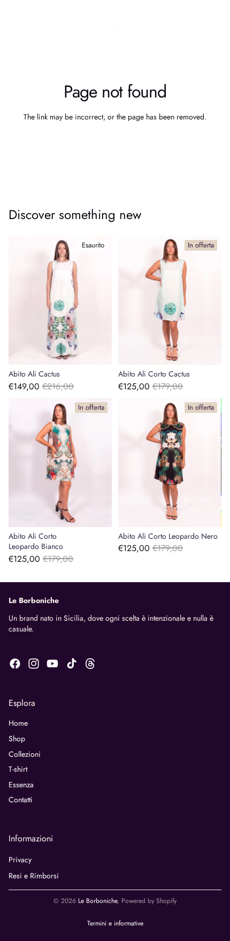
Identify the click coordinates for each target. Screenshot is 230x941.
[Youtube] (52, 663)
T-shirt (18, 769)
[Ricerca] (35, 28)
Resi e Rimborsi (34, 875)
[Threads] (90, 663)
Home (18, 723)
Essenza (21, 784)
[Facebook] (15, 663)
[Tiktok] (71, 663)
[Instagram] (33, 663)
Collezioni (25, 754)
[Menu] (12, 28)
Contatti (21, 799)
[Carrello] (217, 28)
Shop (17, 738)
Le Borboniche (97, 901)
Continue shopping (115, 146)
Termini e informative (115, 923)
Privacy (20, 859)
